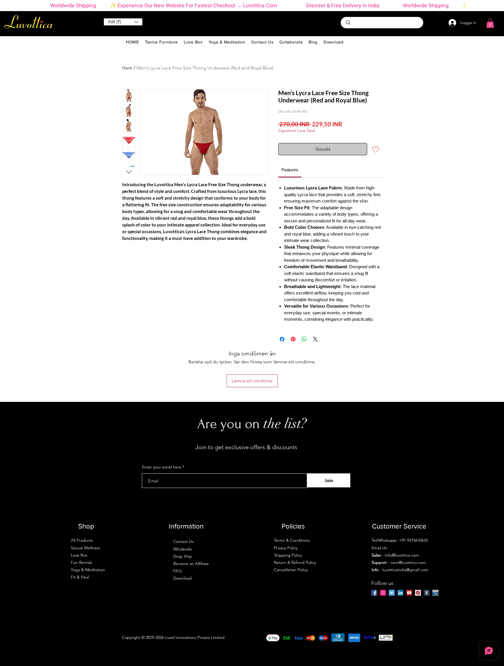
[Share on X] (315, 339)
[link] (289, 169)
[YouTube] (409, 593)
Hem (127, 68)
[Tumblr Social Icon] (427, 593)
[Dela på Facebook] (282, 339)
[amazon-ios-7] (435, 593)
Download (182, 578)
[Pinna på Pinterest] (293, 339)
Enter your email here (161, 467)
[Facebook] (374, 593)
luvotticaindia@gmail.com (405, 569)
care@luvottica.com (408, 562)
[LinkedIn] (400, 593)
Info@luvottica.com (402, 555)
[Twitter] (392, 593)
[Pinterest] (418, 593)
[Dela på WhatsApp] (304, 339)
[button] (123, 21)
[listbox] (123, 21)
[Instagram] (383, 593)
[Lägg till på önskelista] (376, 149)
